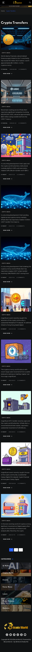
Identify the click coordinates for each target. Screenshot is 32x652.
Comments (23, 69)
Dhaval (5, 69)
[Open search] (30, 2)
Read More (6, 73)
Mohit (4, 174)
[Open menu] (3, 3)
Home (3, 11)
